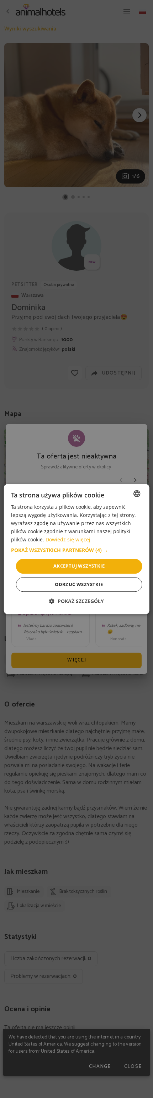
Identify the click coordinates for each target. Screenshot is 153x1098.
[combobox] (136, 493)
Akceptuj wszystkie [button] (79, 566)
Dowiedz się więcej (68, 539)
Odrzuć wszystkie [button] (79, 584)
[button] (76, 550)
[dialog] (76, 549)
